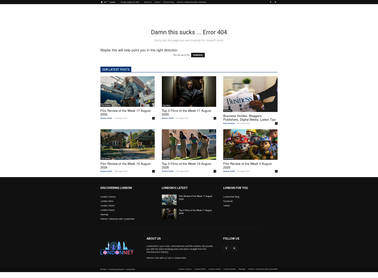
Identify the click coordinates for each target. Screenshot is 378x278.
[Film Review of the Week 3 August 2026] (250, 144)
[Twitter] (275, 2)
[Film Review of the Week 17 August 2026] (127, 91)
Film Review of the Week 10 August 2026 (125, 165)
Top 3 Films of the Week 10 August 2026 (186, 165)
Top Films (166, 105)
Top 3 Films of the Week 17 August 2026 (186, 112)
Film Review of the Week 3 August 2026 (247, 165)
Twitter (226, 205)
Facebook (228, 201)
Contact (157, 2)
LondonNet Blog (231, 196)
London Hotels (107, 205)
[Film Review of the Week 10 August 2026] (127, 144)
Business (227, 111)
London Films (106, 201)
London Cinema (108, 196)
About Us (147, 2)
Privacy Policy (168, 2)
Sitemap (104, 214)
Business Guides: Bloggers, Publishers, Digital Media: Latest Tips (249, 117)
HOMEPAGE (198, 55)
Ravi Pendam (229, 123)
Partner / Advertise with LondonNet (117, 218)
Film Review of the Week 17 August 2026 (125, 112)
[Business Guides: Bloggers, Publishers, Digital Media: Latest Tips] (250, 94)
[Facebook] (270, 2)
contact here (180, 257)
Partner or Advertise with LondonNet (191, 2)
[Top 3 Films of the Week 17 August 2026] (189, 91)
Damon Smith (106, 118)
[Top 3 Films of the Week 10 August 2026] (189, 144)
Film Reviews (106, 105)
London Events (107, 210)
